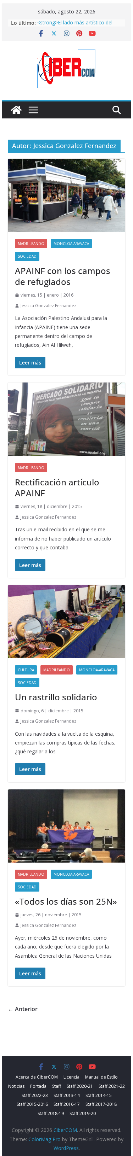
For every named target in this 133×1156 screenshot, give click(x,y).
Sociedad (27, 256)
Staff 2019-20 (83, 1113)
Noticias (16, 1086)
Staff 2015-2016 (32, 1104)
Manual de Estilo (101, 1077)
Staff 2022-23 (35, 1095)
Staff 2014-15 (98, 1095)
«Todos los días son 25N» (66, 901)
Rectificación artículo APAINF (57, 487)
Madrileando (31, 243)
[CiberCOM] (16, 109)
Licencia (71, 1077)
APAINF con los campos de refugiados (62, 276)
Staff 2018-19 (51, 1113)
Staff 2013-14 (67, 1095)
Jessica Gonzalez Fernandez (48, 306)
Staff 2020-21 (80, 1086)
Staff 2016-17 (67, 1104)
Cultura (26, 669)
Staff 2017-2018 (101, 1104)
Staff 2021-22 (112, 1086)
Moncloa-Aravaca (71, 243)
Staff (56, 1086)
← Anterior (23, 1009)
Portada (38, 1086)
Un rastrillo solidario (56, 697)
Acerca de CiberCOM (37, 1077)
